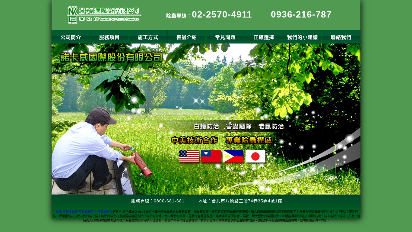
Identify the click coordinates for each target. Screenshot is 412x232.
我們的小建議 (302, 37)
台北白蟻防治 (87, 211)
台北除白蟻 (70, 211)
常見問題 (225, 37)
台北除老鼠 (105, 211)
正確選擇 (264, 37)
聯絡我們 (341, 37)
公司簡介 (71, 37)
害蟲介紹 (186, 37)
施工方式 (148, 37)
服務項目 (109, 37)
